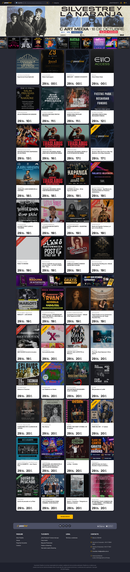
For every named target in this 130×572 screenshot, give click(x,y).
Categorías (56, 2)
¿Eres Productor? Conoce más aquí (50, 538)
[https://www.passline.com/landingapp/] (98, 280)
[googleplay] (101, 526)
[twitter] (66, 526)
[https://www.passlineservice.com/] (32, 280)
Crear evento (44, 540)
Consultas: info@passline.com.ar (100, 551)
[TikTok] (69, 526)
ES (126, 2)
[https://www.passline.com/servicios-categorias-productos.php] (65, 280)
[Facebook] (60, 526)
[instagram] (63, 526)
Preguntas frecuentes (21, 543)
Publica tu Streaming (46, 545)
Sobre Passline (19, 538)
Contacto (18, 545)
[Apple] (109, 526)
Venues (18, 540)
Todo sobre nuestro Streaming (48, 548)
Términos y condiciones (71, 538)
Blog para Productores (46, 543)
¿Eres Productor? (114, 2)
